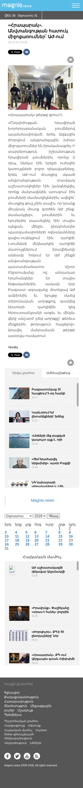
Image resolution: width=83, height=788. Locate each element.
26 (27, 544)
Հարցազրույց (14, 725)
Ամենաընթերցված (61, 373)
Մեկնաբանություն (18, 738)
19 (27, 540)
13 (37, 536)
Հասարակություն (18, 701)
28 (47, 544)
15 (60, 536)
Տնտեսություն (15, 706)
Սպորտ (41, 730)
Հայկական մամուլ (42, 557)
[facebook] (7, 756)
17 (7, 540)
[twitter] (17, 756)
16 (71, 536)
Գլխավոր (12, 692)
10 (7, 536)
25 (17, 544)
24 (7, 544)
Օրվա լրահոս (23, 373)
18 (17, 540)
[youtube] (27, 756)
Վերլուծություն (15, 743)
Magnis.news (42, 500)
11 (17, 536)
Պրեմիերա (13, 714)
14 (47, 536)
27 (37, 544)
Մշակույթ (25, 710)
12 (27, 536)
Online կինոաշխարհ (19, 734)
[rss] (36, 756)
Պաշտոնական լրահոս (21, 721)
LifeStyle (35, 743)
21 (47, 540)
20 (37, 540)
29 (60, 544)
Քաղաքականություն (21, 697)
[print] (70, 59)
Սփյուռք (34, 725)
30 (71, 544)
